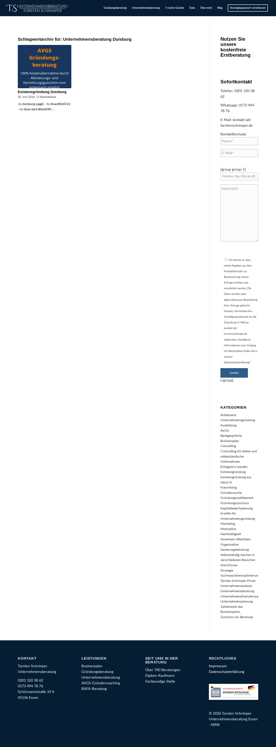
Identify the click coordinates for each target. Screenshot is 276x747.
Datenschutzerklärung (236, 362)
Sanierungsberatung (234, 549)
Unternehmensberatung (237, 591)
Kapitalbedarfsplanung (236, 508)
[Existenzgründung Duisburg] (44, 66)
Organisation (229, 544)
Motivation (228, 529)
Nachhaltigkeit (230, 534)
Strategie (226, 570)
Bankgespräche (231, 435)
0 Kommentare (47, 97)
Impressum (218, 666)
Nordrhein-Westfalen (235, 539)
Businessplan (229, 441)
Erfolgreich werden (234, 467)
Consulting (228, 446)
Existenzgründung (233, 472)
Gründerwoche (231, 492)
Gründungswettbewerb (236, 497)
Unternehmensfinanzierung (239, 596)
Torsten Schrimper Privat (238, 580)
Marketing (227, 523)
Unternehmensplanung (236, 601)
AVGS (224, 430)
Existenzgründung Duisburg (42, 92)
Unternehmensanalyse (236, 586)
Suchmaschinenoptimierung (240, 575)
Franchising (228, 487)
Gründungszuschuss (234, 503)
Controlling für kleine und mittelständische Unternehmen (238, 456)
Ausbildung (228, 425)
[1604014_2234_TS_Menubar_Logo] (37, 8)
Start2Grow (228, 565)
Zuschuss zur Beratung (236, 617)
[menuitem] (115, 8)
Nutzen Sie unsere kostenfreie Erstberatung (235, 47)
